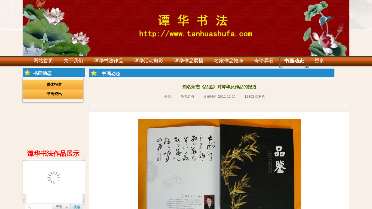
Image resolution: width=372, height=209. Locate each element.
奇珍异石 (264, 60)
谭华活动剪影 (148, 60)
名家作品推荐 (228, 60)
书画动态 (294, 60)
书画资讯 (54, 93)
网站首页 (43, 60)
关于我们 (73, 60)
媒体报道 (54, 84)
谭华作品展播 (188, 60)
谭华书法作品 (108, 60)
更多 (319, 60)
